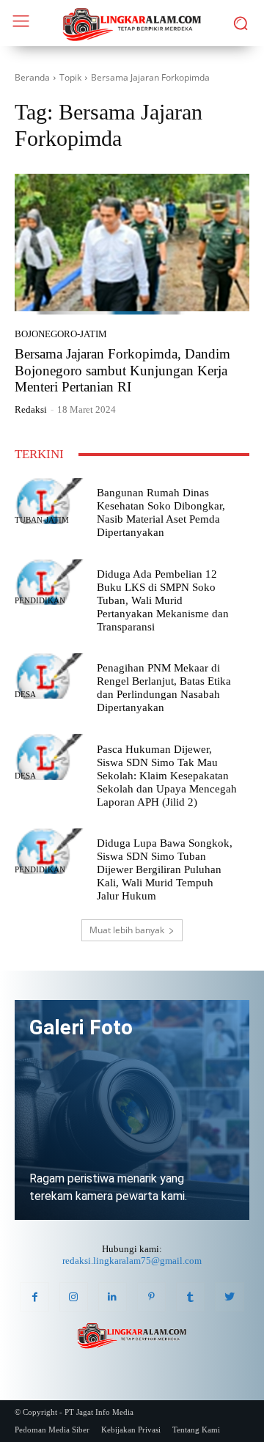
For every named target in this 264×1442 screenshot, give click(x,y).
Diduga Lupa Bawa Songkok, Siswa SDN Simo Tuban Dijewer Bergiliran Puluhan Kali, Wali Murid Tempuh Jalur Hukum (164, 869)
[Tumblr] (190, 1296)
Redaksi (31, 409)
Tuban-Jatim (42, 520)
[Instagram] (73, 1296)
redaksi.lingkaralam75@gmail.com (132, 1260)
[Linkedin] (112, 1296)
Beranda (32, 77)
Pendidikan (40, 601)
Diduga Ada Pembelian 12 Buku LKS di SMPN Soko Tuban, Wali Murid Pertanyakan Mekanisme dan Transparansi (163, 600)
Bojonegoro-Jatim (61, 334)
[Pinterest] (151, 1296)
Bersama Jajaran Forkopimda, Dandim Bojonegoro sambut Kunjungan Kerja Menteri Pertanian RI (122, 370)
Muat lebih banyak (126, 930)
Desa (25, 695)
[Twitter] (229, 1296)
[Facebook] (34, 1296)
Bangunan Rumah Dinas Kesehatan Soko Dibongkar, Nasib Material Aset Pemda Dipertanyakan (161, 512)
